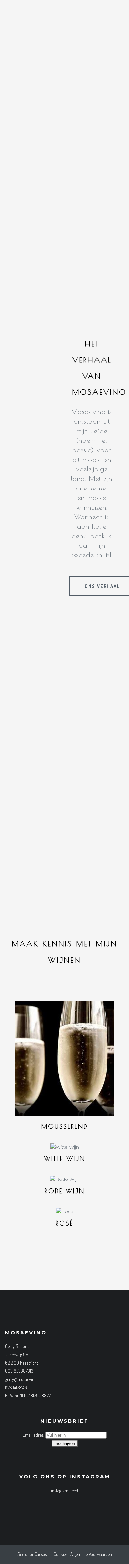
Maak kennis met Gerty (68, 876)
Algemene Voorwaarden (91, 1554)
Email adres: (34, 1435)
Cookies (60, 1554)
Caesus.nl (43, 1554)
